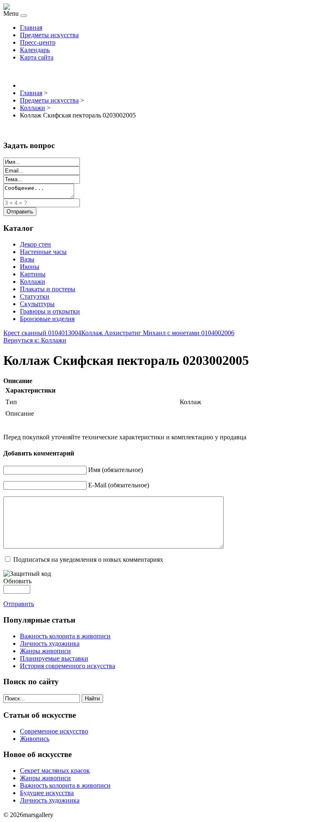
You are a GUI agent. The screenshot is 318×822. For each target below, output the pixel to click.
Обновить (17, 581)
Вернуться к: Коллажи (34, 340)
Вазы (27, 259)
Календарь (35, 49)
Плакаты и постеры (47, 288)
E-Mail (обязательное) (118, 485)
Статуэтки (34, 296)
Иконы (29, 266)
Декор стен (35, 244)
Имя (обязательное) (115, 469)
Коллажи (32, 281)
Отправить (18, 603)
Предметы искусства (49, 34)
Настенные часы (43, 251)
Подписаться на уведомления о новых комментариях (88, 559)
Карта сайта (36, 57)
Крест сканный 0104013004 (42, 332)
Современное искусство (54, 731)
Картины (33, 274)
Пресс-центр (37, 42)
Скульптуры (37, 303)
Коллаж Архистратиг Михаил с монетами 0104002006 (157, 332)
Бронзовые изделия (47, 318)
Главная (31, 27)
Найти (92, 698)
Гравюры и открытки (50, 311)
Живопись (34, 738)
